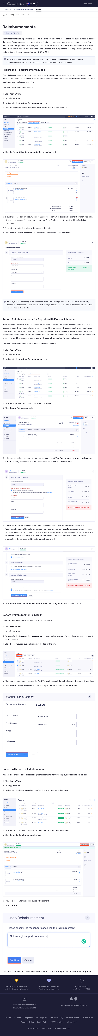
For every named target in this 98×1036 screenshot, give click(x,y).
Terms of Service (72, 1018)
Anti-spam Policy (56, 1018)
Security (17, 1018)
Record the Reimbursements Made (24, 69)
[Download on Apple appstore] (76, 1000)
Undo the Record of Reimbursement (24, 769)
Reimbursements (19, 26)
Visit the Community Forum (16, 989)
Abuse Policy (72, 1022)
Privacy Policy (87, 1018)
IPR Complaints (41, 1018)
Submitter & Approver (23, 9)
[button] (31, 4)
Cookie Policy (42, 1022)
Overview (7, 9)
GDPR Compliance (57, 1022)
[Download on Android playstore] (71, 1000)
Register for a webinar (48, 989)
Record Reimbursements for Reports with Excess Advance (39, 319)
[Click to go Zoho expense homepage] (9, 4)
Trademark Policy (27, 1022)
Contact (8, 1018)
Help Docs (19, 4)
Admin (38, 9)
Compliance (28, 1018)
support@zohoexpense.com (24, 1007)
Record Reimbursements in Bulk (22, 615)
